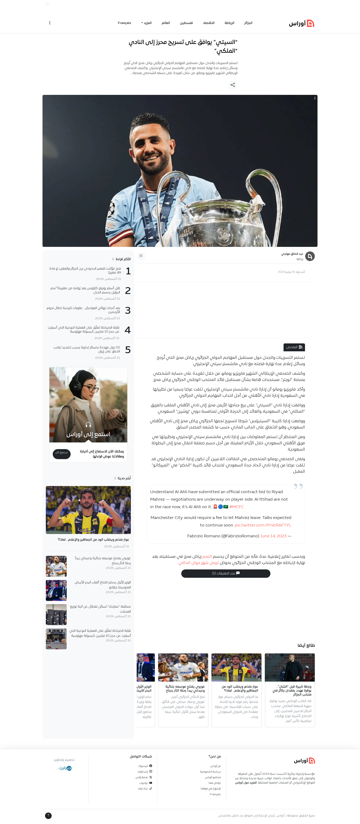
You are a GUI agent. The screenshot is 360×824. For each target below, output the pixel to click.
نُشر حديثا (124, 478)
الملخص (291, 347)
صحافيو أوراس (213, 777)
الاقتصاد (209, 23)
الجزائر (248, 23)
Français (124, 23)
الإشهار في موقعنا (211, 788)
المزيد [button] (148, 23)
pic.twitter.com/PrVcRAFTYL (263, 525)
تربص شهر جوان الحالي (199, 562)
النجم (207, 556)
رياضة (300, 259)
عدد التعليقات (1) (224, 574)
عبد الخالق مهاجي (292, 254)
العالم (166, 23)
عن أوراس (215, 766)
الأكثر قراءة (123, 259)
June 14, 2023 (273, 536)
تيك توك (143, 788)
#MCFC (236, 507)
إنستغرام (143, 771)
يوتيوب (144, 783)
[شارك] (233, 85)
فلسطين (186, 23)
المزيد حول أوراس (246, 783)
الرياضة (229, 23)
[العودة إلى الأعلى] (48, 816)
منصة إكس (142, 777)
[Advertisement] (226, 310)
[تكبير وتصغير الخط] (141, 256)
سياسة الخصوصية (210, 771)
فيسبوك (143, 766)
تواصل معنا (215, 783)
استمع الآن (61, 452)
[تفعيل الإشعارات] (47, 4)
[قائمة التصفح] (50, 23)
